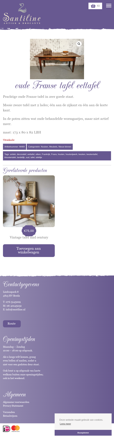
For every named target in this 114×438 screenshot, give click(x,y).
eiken (38, 154)
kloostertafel (10, 157)
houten (61, 154)
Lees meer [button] (65, 424)
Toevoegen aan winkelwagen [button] (28, 250)
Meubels (53, 146)
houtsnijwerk (71, 154)
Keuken (44, 146)
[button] (79, 44)
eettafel (30, 154)
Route (12, 323)
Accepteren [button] (83, 432)
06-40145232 (14, 305)
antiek (13, 154)
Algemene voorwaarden (16, 402)
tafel (33, 157)
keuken (82, 154)
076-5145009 (13, 301)
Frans (54, 154)
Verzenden (9, 412)
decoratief (21, 154)
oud (27, 157)
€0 (98, 6)
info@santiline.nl (15, 309)
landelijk (21, 157)
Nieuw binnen (64, 146)
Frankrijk (46, 154)
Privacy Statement (13, 405)
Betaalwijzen (10, 415)
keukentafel (92, 154)
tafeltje (39, 157)
